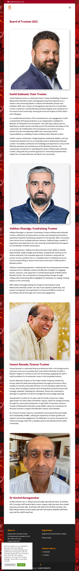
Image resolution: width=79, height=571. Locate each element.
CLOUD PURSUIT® (44, 568)
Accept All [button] (21, 565)
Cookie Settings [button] (10, 565)
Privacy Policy (46, 538)
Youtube (46, 555)
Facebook (46, 552)
